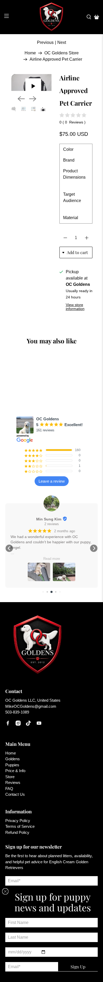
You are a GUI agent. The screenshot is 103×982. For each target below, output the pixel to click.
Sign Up (78, 966)
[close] (5, 891)
